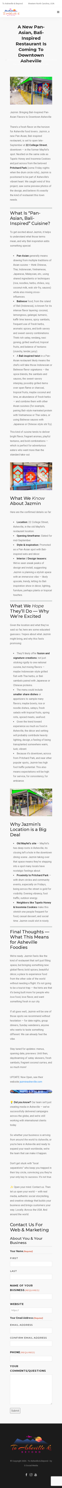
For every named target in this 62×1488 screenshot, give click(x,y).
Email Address (21, 1324)
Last (13, 1271)
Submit (15, 1410)
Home (24, 55)
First (14, 1258)
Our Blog (36, 55)
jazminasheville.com (31, 1081)
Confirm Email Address (28, 1337)
